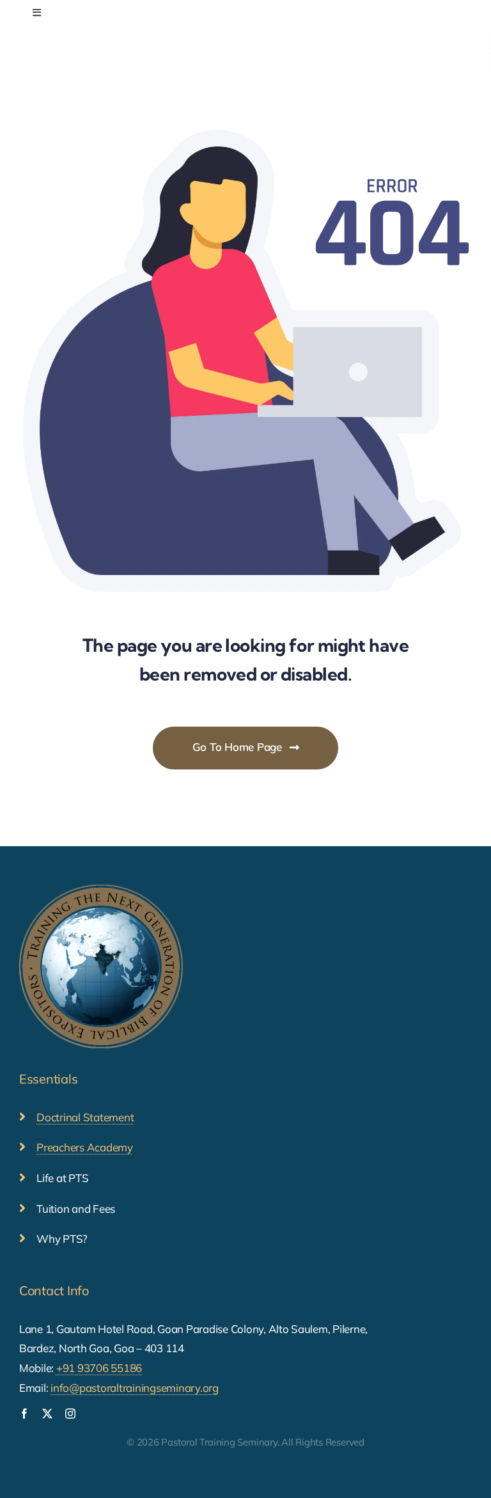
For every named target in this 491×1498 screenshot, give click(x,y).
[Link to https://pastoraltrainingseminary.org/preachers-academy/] (22, 1146)
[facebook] (24, 1413)
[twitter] (47, 1413)
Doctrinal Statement (85, 1117)
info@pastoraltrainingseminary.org (135, 1387)
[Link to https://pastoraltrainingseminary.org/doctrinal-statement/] (22, 1116)
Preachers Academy (84, 1147)
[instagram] (70, 1413)
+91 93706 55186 (99, 1368)
